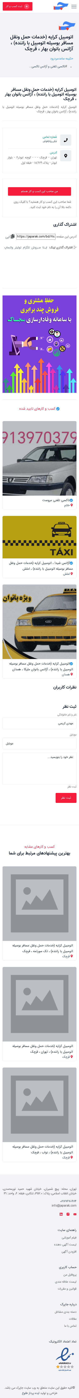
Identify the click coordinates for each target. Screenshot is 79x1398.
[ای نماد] (64, 1359)
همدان (66, 674)
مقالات (72, 1319)
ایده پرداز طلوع (30, 1393)
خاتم (67, 505)
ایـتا (45, 247)
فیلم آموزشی (69, 1237)
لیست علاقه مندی (65, 1281)
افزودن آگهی (69, 1251)
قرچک (66, 956)
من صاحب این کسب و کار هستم (39, 191)
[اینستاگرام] (68, 1214)
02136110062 (50, 141)
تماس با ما (70, 1326)
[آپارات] (75, 1214)
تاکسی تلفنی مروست (56, 500)
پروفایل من (69, 1274)
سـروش (36, 247)
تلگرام (26, 247)
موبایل (73, 735)
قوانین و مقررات (67, 1288)
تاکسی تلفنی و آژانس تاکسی (48, 66)
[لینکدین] (61, 1214)
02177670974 (68, 1201)
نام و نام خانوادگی (66, 715)
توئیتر (18, 247)
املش (66, 574)
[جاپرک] (53, 6)
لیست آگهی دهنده (65, 1244)
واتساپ (8, 247)
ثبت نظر (72, 787)
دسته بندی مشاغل (65, 1311)
